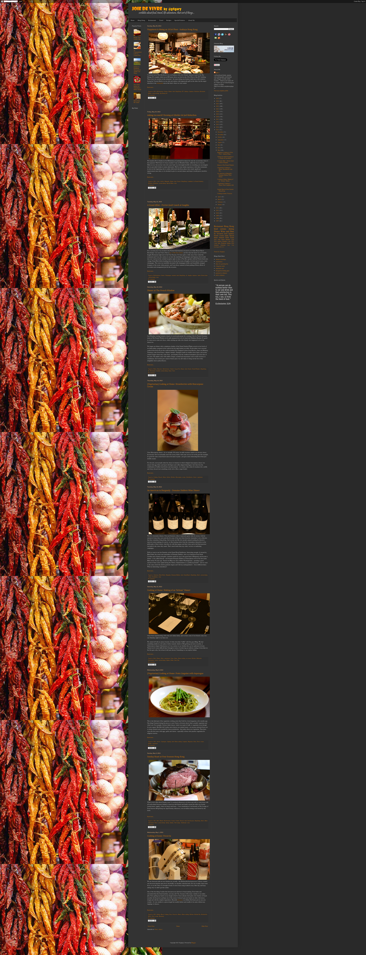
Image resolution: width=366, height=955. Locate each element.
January (220, 204)
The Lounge (177, 823)
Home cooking (181, 658)
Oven (153, 916)
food (174, 91)
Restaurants (152, 20)
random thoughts (222, 241)
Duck (162, 658)
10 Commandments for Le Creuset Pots (138, 53)
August (220, 142)
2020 (217, 111)
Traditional (184, 823)
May (219, 150)
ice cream (188, 658)
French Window (196, 369)
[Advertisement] (177, 105)
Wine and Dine (227, 231)
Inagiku (190, 275)
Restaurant (202, 91)
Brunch (162, 821)
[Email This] (149, 98)
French (179, 181)
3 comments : (151, 185)
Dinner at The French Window (161, 291)
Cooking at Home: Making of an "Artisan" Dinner (168, 590)
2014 (217, 127)
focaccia (180, 900)
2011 (217, 210)
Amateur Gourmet (220, 245)
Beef (155, 658)
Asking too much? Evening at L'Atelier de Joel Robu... (225, 157)
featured (174, 275)
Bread (162, 914)
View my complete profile (221, 91)
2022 (217, 106)
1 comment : (151, 824)
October (220, 137)
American (156, 575)
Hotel (198, 575)
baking (158, 914)
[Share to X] (153, 98)
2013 (155, 91)
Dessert (160, 477)
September (221, 140)
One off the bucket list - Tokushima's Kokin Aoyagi (137, 87)
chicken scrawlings (221, 259)
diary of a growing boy (222, 264)
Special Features (179, 20)
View (173, 371)
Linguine (185, 741)
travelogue (216, 247)
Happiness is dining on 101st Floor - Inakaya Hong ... (225, 153)
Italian (168, 477)
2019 (217, 114)
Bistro (155, 369)
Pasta (195, 741)
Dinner (170, 91)
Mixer (149, 916)
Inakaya (187, 91)
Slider (172, 660)
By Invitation (160, 91)
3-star (158, 181)
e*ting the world (220, 266)
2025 (217, 98)
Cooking (156, 477)
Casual (173, 821)
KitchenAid (204, 914)
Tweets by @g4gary (219, 252)
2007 (217, 221)
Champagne (168, 275)
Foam (172, 658)
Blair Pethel (162, 575)
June (219, 147)
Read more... (150, 87)
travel (226, 233)
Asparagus (163, 741)
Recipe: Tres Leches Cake (137, 38)
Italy (219, 243)
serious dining (155, 93)
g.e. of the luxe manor (176, 253)
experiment (167, 658)
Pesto (198, 741)
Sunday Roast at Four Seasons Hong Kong (166, 757)
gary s (217, 73)
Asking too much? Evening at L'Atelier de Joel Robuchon (171, 115)
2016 (217, 122)
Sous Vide (176, 660)
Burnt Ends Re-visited (137, 101)
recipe (184, 477)
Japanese (191, 91)
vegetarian (199, 477)
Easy (170, 914)
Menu (206, 821)
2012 (217, 208)
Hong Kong (141, 20)
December (221, 132)
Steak (170, 371)
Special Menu (170, 183)
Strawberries (189, 477)
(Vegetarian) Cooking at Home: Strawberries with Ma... (224, 169)
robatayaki (160, 83)
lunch (199, 275)
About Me (191, 20)
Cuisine (166, 91)
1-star (229, 241)
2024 (217, 101)
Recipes (168, 20)
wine (175, 183)
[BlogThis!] (151, 98)
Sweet (195, 477)
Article (159, 741)
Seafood (158, 371)
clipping (169, 741)
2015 (217, 124)
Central (163, 275)
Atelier (162, 181)
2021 (217, 109)
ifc (186, 275)
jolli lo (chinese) (220, 275)
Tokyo (223, 239)
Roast (156, 823)
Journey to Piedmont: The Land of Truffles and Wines (137, 70)
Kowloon (197, 91)
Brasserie (159, 369)
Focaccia (175, 914)
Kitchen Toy (197, 914)
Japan (227, 235)
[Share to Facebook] (155, 98)
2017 (217, 119)
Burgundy (167, 181)
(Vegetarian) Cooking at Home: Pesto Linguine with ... (225, 185)
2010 (217, 213)
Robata (150, 93)
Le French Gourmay (198, 181)
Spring (167, 823)
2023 (217, 104)
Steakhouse (155, 577)
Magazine (190, 741)
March (220, 199)
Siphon (168, 660)
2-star (232, 239)
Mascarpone (179, 477)
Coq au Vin (177, 369)
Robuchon (155, 183)
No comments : (151, 95)
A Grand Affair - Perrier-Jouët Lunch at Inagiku (168, 205)
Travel (161, 20)
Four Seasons (190, 821)
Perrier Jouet (204, 275)
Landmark (190, 181)
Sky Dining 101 (163, 93)
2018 (217, 116)
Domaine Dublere (175, 575)
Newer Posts (151, 926)
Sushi (227, 237)
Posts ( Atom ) (159, 929)
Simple (150, 743)
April (219, 197)
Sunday (172, 823)
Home (132, 20)
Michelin (150, 183)
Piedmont (224, 243)
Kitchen (173, 477)
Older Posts (205, 926)
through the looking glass (222, 271)
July (219, 145)
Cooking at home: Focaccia (159, 836)
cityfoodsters (219, 262)
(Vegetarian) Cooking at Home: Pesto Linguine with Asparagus (175, 673)
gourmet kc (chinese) (221, 273)
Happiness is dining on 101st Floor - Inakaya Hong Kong (172, 30)
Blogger (193, 943)
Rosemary (161, 916)
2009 (217, 215)
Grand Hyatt (187, 575)
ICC (183, 91)
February (220, 202)
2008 (217, 218)
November (221, 134)
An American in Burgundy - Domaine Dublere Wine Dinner (173, 490)
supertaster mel (220, 268)
